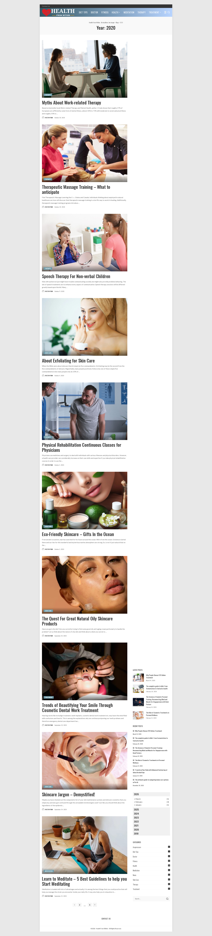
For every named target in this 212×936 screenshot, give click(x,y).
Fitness (135, 861)
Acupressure (137, 847)
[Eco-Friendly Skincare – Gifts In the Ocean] (84, 500)
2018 (136, 833)
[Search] (168, 12)
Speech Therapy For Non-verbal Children (76, 276)
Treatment (48, 697)
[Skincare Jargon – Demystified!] (84, 761)
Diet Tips (135, 852)
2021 (136, 825)
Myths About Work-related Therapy (71, 102)
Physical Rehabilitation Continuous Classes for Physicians (81, 447)
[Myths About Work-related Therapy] (84, 69)
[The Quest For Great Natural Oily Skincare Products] (84, 585)
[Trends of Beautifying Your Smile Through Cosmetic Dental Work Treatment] (84, 671)
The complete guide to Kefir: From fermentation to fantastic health (157, 687)
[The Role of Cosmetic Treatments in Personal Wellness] (138, 715)
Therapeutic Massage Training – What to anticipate (76, 189)
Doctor (135, 856)
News (134, 875)
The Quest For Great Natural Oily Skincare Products (77, 621)
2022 (136, 821)
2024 (136, 813)
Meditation (48, 871)
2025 (136, 809)
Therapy (48, 95)
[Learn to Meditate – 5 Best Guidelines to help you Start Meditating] (84, 845)
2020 (136, 829)
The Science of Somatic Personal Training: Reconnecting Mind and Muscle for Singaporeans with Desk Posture (157, 701)
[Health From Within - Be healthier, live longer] (59, 12)
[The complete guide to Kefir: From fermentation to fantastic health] (138, 689)
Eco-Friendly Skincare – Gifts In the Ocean (78, 534)
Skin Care (48, 353)
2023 (136, 817)
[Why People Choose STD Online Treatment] (138, 678)
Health (135, 866)
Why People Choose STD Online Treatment (148, 731)
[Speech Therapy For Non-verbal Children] (84, 242)
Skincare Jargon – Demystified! (68, 794)
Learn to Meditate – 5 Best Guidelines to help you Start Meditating (84, 881)
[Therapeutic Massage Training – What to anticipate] (84, 153)
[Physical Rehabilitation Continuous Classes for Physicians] (84, 411)
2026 (136, 794)
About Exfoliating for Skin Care (68, 360)
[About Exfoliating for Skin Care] (84, 327)
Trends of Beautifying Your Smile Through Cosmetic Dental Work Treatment (77, 707)
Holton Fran (49, 118)
